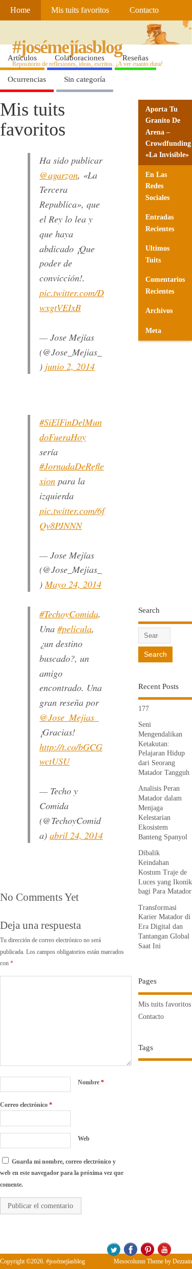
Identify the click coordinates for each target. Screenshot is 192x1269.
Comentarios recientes (165, 285)
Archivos (159, 311)
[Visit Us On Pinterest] (147, 1254)
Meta (153, 331)
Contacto (144, 10)
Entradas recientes (159, 222)
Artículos (22, 58)
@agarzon (58, 175)
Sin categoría (84, 79)
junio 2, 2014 (70, 366)
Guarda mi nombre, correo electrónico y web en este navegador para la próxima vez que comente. (61, 1173)
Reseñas (135, 58)
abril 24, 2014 (76, 835)
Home (20, 10)
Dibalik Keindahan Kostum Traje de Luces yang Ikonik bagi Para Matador (165, 872)
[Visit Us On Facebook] (130, 1254)
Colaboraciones (79, 58)
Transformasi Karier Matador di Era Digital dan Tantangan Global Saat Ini (164, 927)
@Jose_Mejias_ (69, 717)
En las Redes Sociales (157, 186)
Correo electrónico (26, 1104)
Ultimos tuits (157, 253)
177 (143, 709)
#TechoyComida (68, 614)
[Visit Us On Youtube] (164, 1254)
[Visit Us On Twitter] (113, 1254)
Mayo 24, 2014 (73, 584)
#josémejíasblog (67, 47)
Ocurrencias (27, 79)
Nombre (91, 1082)
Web (84, 1138)
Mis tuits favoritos (80, 10)
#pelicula (74, 628)
